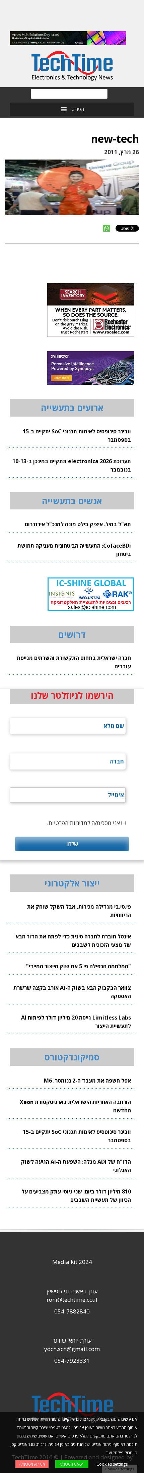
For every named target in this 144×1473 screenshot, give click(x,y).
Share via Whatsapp (106, 228)
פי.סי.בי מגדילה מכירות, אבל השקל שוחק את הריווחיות (79, 911)
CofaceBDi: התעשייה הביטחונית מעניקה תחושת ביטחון (74, 550)
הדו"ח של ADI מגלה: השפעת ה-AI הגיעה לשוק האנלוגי (76, 1166)
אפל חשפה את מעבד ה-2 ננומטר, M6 (87, 1080)
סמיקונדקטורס (72, 1057)
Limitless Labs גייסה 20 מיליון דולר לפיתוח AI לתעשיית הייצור (76, 1022)
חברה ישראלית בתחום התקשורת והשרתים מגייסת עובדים (74, 662)
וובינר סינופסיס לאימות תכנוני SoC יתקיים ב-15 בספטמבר (77, 435)
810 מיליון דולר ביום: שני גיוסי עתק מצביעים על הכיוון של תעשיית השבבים (76, 1196)
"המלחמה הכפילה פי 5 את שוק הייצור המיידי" (78, 966)
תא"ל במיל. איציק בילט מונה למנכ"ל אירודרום (78, 524)
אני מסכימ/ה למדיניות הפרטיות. (83, 823)
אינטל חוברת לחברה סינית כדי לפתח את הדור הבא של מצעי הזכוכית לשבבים (73, 940)
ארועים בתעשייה (72, 407)
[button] (78, 109)
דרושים (72, 634)
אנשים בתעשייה (72, 500)
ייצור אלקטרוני (72, 883)
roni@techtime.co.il (72, 1299)
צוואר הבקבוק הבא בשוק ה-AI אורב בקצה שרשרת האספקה (72, 992)
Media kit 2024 (72, 1262)
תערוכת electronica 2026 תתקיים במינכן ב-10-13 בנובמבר (71, 465)
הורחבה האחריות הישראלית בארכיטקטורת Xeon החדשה (75, 1106)
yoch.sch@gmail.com (72, 1349)
